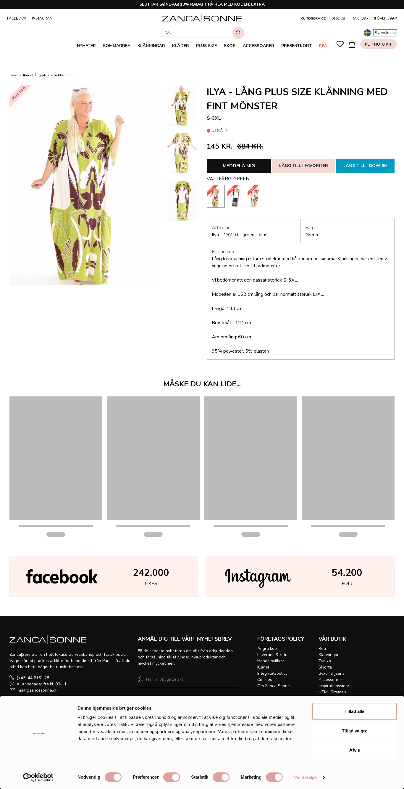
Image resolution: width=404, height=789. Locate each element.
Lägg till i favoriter (303, 165)
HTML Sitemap (332, 692)
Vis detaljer (305, 777)
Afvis (354, 750)
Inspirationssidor (334, 686)
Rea (323, 46)
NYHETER (86, 46)
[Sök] (238, 33)
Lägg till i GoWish (365, 165)
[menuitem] (86, 46)
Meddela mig (239, 166)
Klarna (263, 667)
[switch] (171, 777)
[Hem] (202, 18)
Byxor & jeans (332, 673)
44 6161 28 (336, 18)
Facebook (16, 18)
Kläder (180, 46)
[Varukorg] (351, 44)
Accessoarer (258, 46)
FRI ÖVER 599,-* (384, 18)
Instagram (42, 18)
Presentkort (296, 46)
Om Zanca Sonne (273, 686)
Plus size (206, 46)
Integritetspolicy (272, 673)
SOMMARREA (116, 46)
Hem (13, 75)
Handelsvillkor (270, 661)
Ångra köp (267, 648)
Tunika (325, 661)
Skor (230, 46)
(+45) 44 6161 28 (33, 678)
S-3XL (214, 118)
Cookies (264, 679)
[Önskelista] (340, 44)
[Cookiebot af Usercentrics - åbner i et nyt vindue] (38, 777)
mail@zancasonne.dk (37, 690)
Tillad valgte (354, 730)
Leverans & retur (273, 655)
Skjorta (325, 667)
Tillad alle (354, 711)
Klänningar (151, 46)
